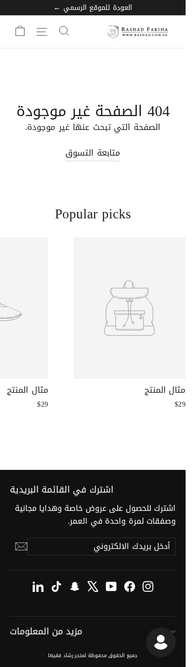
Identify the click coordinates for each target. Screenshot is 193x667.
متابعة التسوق (92, 153)
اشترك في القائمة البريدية (61, 488)
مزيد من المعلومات (46, 631)
